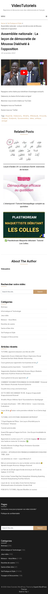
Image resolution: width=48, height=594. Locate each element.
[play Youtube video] (24, 72)
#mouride (42, 116)
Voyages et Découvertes (9, 337)
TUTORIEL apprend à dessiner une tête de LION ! (18, 352)
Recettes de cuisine (8, 324)
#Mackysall (34, 116)
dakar (32, 118)
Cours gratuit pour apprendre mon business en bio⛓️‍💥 (19, 363)
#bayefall (8, 116)
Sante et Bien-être (7, 328)
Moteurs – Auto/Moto (8, 320)
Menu (3, 16)
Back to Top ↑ (24, 592)
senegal (4, 121)
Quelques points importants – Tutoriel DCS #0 (17, 367)
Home (3, 23)
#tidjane (4, 118)
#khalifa (26, 116)
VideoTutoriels (23, 5)
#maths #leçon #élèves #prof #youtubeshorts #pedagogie (22, 400)
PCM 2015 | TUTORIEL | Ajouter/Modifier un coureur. (19, 489)
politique (38, 118)
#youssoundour (23, 118)
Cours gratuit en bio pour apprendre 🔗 (14, 378)
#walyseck (12, 118)
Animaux (4, 307)
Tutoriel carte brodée (8, 428)
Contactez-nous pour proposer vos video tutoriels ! (18, 509)
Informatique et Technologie (11, 311)
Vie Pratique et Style (14, 23)
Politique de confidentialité (10, 513)
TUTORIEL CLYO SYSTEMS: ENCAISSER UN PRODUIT (19, 417)
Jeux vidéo (5, 315)
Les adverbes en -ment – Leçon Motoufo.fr (16, 459)
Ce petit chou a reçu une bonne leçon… (14, 389)
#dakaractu (17, 116)
